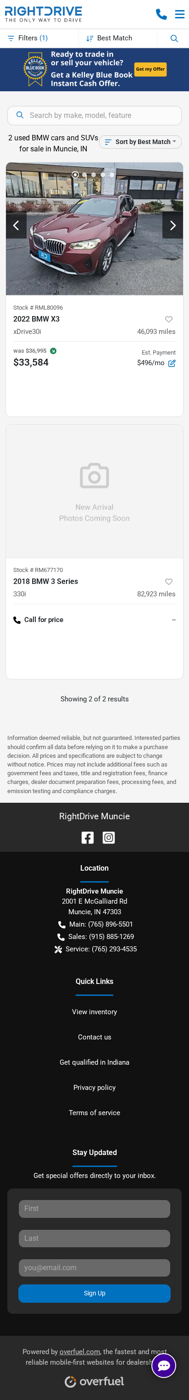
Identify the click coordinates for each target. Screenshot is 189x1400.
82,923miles (156, 594)
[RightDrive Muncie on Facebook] (83, 837)
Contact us (94, 1037)
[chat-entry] (163, 1365)
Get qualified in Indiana (94, 1062)
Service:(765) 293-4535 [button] (101, 949)
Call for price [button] (43, 620)
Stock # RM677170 (38, 570)
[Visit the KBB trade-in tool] (94, 69)
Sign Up (95, 1293)
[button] (161, 14)
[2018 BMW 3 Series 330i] (94, 491)
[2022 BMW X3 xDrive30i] (94, 228)
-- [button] (174, 620)
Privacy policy (94, 1087)
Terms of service (94, 1113)
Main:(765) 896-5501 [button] (101, 924)
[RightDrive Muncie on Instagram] (105, 837)
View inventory (94, 1012)
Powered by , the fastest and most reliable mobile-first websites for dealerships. (94, 1357)
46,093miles (156, 332)
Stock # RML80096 (38, 307)
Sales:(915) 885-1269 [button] (101, 937)
